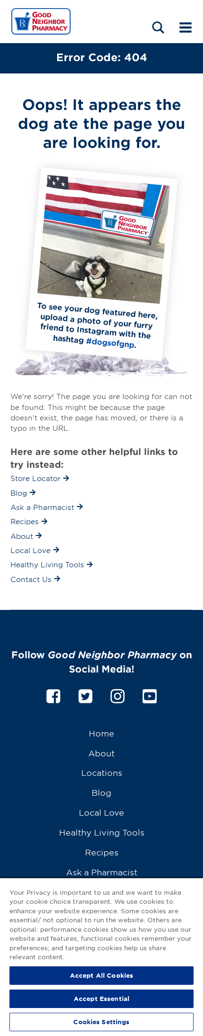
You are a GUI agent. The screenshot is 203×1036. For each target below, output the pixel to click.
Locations (101, 772)
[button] (158, 27)
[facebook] (53, 694)
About (101, 753)
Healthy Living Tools (101, 832)
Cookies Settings (101, 1022)
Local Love (101, 812)
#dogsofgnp (110, 342)
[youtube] (150, 694)
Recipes (101, 852)
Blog (101, 792)
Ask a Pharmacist (101, 872)
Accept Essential (101, 998)
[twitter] (85, 694)
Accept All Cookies (101, 975)
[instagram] (118, 694)
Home (101, 733)
